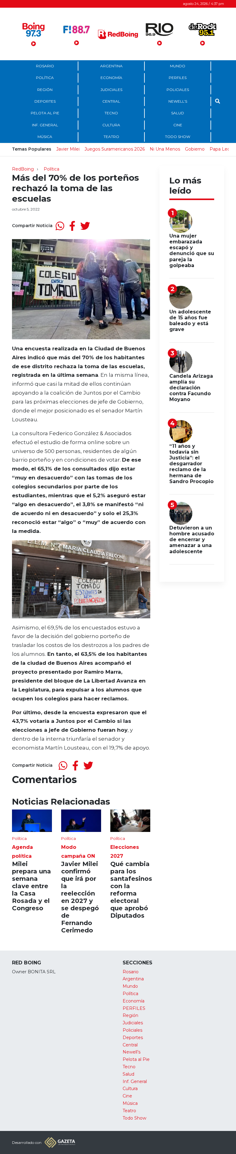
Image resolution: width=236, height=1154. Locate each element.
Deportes (45, 101)
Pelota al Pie (45, 113)
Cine (177, 125)
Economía (111, 77)
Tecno (111, 113)
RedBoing (23, 169)
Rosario (45, 66)
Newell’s (177, 101)
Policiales (178, 89)
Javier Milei (68, 149)
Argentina (111, 66)
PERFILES (178, 77)
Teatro (111, 136)
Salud (177, 113)
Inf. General (45, 125)
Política (45, 77)
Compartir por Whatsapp (60, 226)
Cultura (111, 125)
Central (111, 101)
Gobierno (195, 149)
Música (44, 136)
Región (45, 89)
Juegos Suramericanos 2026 (115, 149)
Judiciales (111, 89)
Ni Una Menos (165, 149)
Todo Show (177, 136)
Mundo (177, 66)
